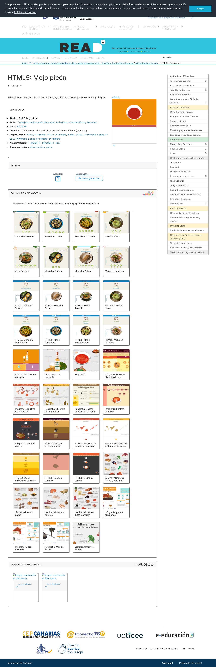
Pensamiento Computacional (62, 28)
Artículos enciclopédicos (182, 85)
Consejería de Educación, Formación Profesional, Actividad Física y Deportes (57, 122)
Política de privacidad (190, 663)
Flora (172, 153)
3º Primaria (90, 134)
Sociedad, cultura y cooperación (186, 247)
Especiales (38, 58)
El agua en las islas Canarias (184, 116)
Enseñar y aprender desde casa (186, 130)
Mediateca (71, 58)
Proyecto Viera (177, 225)
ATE (24, 27)
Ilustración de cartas (180, 171)
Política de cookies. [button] (25, 12)
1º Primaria (39, 134)
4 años (100, 134)
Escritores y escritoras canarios (185, 135)
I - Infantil (32, 142)
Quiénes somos (31, 34)
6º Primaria (54, 138)
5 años (31, 138)
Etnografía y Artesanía (181, 144)
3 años (71, 134)
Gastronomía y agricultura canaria (187, 158)
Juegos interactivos (179, 185)
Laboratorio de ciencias (182, 190)
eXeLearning (176, 139)
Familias (56, 58)
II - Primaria (45, 142)
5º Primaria (42, 138)
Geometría (175, 162)
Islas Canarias (177, 180)
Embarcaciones (178, 121)
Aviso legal (167, 663)
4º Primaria (21, 138)
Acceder (167, 57)
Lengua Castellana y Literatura (185, 194)
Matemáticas (176, 203)
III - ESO (56, 142)
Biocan (101, 58)
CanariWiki (86, 58)
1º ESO (29, 134)
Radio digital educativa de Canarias (188, 230)
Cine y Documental (179, 107)
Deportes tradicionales (181, 112)
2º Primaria (60, 134)
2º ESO (50, 134)
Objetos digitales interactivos (184, 213)
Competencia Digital (37, 28)
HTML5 (116, 97)
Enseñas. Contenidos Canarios (117, 63)
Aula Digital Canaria (180, 90)
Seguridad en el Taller (181, 243)
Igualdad (174, 167)
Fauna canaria (177, 148)
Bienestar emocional (180, 94)
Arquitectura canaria (180, 81)
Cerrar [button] (200, 8)
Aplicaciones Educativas (182, 76)
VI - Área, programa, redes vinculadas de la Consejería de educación (64, 63)
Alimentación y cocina (146, 63)
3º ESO (79, 134)
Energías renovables (180, 125)
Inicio (25, 58)
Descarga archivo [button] (89, 178)
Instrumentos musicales (182, 176)
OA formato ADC (178, 208)
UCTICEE (22, 126)
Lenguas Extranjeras (180, 199)
